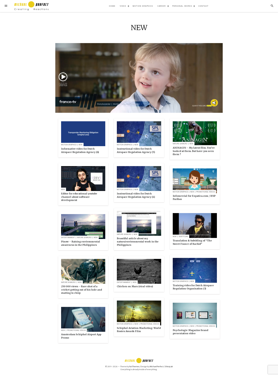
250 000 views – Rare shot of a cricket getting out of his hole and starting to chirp (81, 289)
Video (123, 6)
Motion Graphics (143, 6)
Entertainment (68, 237)
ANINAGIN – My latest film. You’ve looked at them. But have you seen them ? (194, 151)
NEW (80, 145)
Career (161, 6)
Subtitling (183, 236)
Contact (203, 6)
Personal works (182, 6)
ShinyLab (169, 366)
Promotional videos (205, 192)
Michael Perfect (157, 366)
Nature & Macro (180, 144)
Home (112, 6)
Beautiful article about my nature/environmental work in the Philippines (138, 241)
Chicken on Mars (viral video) (135, 286)
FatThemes (134, 366)
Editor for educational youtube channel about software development (79, 197)
